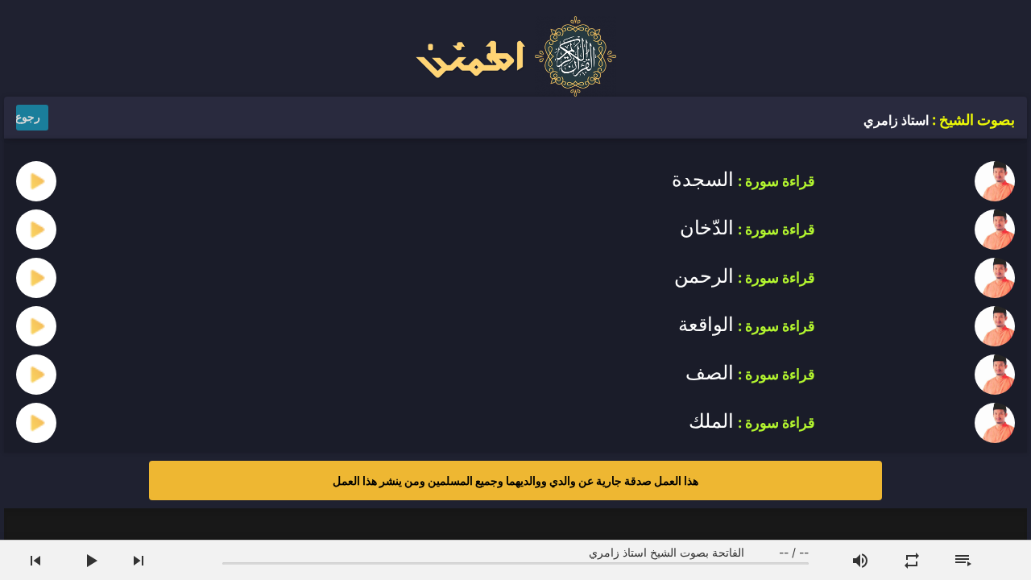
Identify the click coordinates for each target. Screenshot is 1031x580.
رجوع (27, 116)
